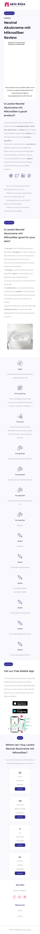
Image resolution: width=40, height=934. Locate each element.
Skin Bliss (20, 885)
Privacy (20, 916)
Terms (20, 910)
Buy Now (20, 789)
